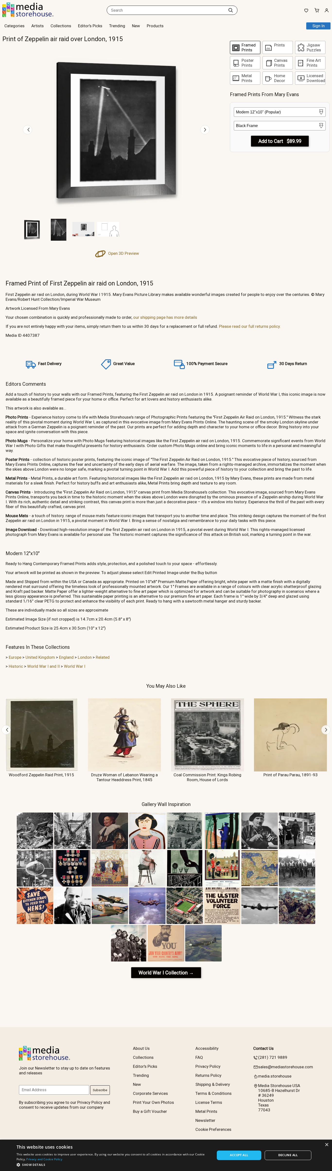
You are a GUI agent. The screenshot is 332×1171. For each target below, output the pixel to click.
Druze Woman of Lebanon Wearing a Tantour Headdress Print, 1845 (124, 777)
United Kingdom (40, 657)
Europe (15, 657)
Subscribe (100, 1090)
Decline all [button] (288, 1155)
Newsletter (205, 1120)
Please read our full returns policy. (250, 326)
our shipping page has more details (165, 317)
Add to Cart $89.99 (279, 141)
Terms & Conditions (213, 1093)
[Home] (32, 15)
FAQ (199, 1057)
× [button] (326, 1145)
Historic (16, 666)
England (66, 657)
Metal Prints (206, 1111)
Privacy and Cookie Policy (44, 1159)
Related (103, 657)
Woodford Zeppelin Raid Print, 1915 (41, 774)
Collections (61, 25)
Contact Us (263, 1048)
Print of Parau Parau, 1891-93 (290, 774)
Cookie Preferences (213, 1129)
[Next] (205, 129)
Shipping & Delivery (212, 1084)
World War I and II (43, 666)
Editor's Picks (90, 25)
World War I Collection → (166, 973)
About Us (141, 1048)
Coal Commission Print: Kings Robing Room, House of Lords (207, 777)
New (136, 25)
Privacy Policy (207, 1066)
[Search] (231, 10)
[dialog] (166, 1155)
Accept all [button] (239, 1155)
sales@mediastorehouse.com (285, 1066)
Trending (117, 25)
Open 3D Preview (123, 253)
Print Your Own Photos (153, 1102)
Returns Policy (208, 1075)
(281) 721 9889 (272, 1057)
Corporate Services (150, 1093)
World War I (74, 666)
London (85, 657)
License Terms (208, 1102)
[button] (113, 1164)
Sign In (318, 25)
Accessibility (206, 1048)
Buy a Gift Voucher (150, 1111)
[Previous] (27, 129)
